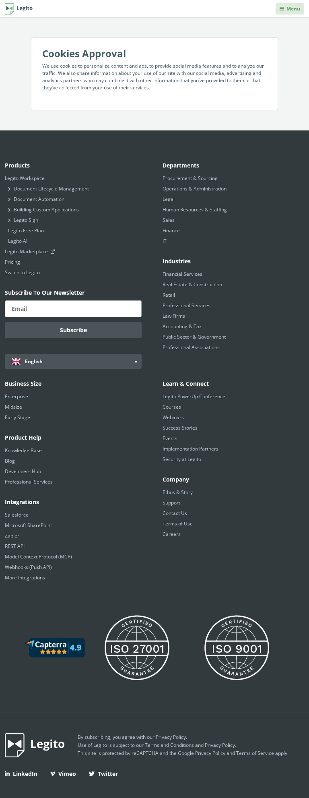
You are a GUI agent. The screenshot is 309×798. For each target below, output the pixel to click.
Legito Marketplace (27, 251)
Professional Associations (191, 347)
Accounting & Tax (182, 326)
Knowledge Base (23, 450)
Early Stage (17, 417)
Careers (172, 534)
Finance (171, 230)
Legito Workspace (25, 178)
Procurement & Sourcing (190, 178)
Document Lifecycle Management (51, 188)
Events (170, 438)
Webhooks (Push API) (28, 567)
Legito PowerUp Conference (194, 396)
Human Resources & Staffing (195, 209)
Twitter (108, 773)
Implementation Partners (190, 448)
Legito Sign (26, 220)
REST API (15, 546)
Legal (169, 199)
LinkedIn (25, 773)
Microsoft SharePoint (28, 525)
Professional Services (186, 305)
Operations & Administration (195, 188)
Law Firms (174, 315)
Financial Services (182, 274)
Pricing (12, 261)
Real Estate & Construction (192, 284)
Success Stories (180, 427)
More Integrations (25, 577)
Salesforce (17, 514)
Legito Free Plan (26, 230)
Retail (169, 294)
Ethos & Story (178, 492)
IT (165, 241)
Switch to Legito (22, 272)
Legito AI (17, 241)
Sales (169, 220)
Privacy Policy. (220, 745)
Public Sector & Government (194, 336)
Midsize (13, 406)
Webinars (173, 417)
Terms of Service (255, 753)
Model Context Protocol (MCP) (38, 556)
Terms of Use (178, 523)
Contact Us (175, 513)
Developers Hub (23, 471)
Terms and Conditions (169, 745)
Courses (172, 406)
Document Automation (39, 199)
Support (171, 502)
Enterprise (16, 396)
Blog (10, 460)
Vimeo (67, 773)
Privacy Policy (171, 737)
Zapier (12, 535)
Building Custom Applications (46, 209)
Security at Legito (182, 459)
